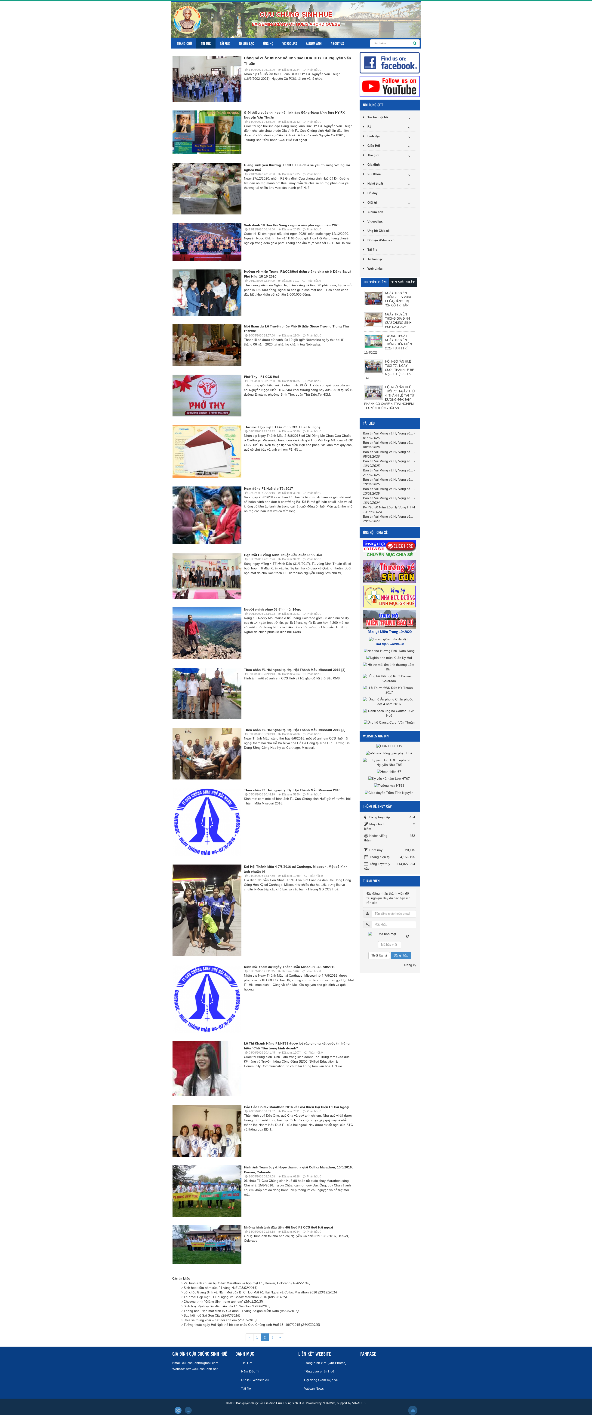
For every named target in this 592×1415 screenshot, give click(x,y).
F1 (369, 126)
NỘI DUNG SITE (373, 104)
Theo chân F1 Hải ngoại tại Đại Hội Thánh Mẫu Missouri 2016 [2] (294, 730)
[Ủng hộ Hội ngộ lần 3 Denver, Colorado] (389, 678)
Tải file (225, 43)
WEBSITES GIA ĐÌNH (376, 736)
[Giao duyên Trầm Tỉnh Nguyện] (390, 792)
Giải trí (372, 202)
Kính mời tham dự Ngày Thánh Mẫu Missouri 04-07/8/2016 (289, 967)
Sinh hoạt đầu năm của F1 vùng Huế (220, 1288)
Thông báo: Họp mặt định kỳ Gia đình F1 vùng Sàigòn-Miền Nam (241, 1311)
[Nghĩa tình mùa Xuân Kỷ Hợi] (389, 658)
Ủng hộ (268, 43)
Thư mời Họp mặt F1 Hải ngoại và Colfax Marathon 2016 (235, 1297)
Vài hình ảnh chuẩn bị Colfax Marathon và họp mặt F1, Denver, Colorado (247, 1283)
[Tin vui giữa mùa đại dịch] (389, 639)
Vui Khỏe (374, 174)
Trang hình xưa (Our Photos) (325, 1363)
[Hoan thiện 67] (389, 771)
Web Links (374, 268)
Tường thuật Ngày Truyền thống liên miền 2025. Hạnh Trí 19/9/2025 (388, 344)
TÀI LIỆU (369, 423)
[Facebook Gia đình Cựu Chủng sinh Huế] (390, 62)
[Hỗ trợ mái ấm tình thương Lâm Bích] (389, 667)
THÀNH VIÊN (371, 880)
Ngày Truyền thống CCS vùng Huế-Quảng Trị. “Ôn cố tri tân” (398, 299)
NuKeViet (329, 1403)
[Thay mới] (407, 936)
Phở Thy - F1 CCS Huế (261, 377)
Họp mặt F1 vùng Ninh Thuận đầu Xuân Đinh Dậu (283, 555)
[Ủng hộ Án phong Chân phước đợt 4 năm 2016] (389, 701)
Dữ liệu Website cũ (381, 240)
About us (337, 43)
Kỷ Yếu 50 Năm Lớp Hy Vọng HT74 (389, 507)
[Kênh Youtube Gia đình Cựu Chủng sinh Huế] (390, 86)
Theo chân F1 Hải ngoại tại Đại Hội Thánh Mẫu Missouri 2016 (292, 790)
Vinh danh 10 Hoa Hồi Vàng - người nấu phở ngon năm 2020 (291, 225)
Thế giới (373, 155)
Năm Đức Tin (250, 1371)
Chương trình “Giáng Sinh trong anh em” (223, 1301)
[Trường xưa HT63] (389, 785)
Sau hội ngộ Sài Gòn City (212, 1315)
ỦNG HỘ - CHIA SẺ (375, 532)
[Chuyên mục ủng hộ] (390, 545)
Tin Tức (206, 43)
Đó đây (372, 193)
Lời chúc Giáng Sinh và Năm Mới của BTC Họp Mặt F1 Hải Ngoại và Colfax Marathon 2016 (260, 1292)
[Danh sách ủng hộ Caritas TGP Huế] (389, 713)
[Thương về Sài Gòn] (390, 571)
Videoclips (289, 43)
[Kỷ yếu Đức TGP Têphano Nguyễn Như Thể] (389, 762)
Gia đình (373, 164)
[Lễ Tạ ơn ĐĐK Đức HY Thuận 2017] (389, 690)
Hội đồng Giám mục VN (321, 1380)
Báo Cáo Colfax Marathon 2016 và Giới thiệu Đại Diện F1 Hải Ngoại (296, 1107)
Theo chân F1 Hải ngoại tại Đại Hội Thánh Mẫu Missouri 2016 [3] (294, 670)
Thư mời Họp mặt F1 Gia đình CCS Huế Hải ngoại (282, 427)
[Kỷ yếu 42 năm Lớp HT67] (389, 778)
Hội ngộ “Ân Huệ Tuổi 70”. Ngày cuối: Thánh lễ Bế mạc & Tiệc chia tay (389, 370)
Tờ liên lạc (246, 43)
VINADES (359, 1403)
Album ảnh (314, 43)
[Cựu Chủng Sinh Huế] (187, 19)
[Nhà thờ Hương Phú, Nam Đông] (390, 651)
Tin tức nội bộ (377, 117)
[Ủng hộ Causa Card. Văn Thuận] (390, 722)
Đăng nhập (401, 955)
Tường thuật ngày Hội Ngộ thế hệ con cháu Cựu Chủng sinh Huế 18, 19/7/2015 (252, 1324)
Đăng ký (410, 965)
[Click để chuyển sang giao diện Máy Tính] (188, 1410)
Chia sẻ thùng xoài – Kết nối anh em (220, 1320)
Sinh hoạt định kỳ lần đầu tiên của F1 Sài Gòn (227, 1306)
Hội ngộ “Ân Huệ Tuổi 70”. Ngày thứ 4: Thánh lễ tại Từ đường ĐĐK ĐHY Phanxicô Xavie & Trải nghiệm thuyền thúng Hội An (389, 397)
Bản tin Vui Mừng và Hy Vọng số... (388, 433)
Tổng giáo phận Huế (319, 1371)
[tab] (375, 282)
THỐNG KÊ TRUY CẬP (377, 806)
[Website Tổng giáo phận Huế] (389, 753)
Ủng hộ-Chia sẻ (378, 230)
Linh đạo (373, 136)
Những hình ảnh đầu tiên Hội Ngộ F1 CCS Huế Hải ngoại (288, 1227)
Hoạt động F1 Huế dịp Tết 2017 (268, 488)
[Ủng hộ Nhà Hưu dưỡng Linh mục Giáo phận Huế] (390, 596)
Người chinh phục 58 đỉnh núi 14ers (272, 609)
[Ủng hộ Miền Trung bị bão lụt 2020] (390, 619)
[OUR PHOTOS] (389, 746)
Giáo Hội (373, 145)
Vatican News (314, 1388)
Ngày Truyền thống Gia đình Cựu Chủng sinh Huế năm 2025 (398, 321)
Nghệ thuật (375, 183)
